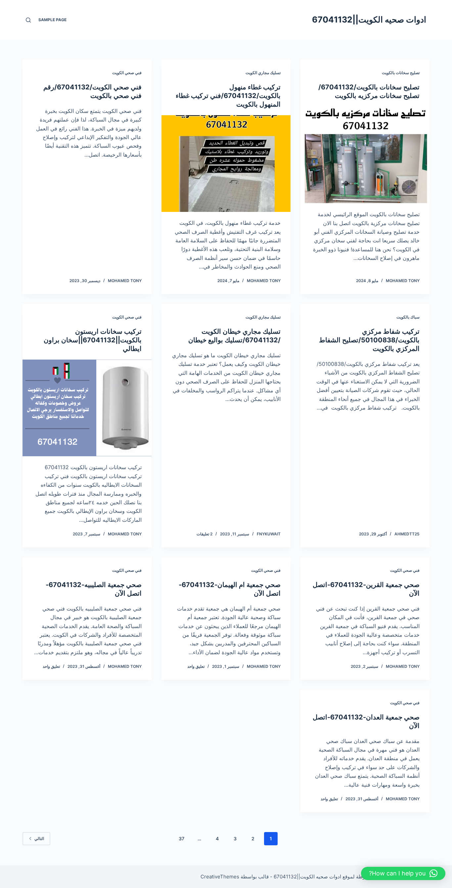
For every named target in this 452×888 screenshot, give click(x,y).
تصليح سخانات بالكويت (401, 72)
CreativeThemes (220, 876)
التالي (39, 838)
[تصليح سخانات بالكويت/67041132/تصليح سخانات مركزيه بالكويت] (364, 155)
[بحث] (28, 20)
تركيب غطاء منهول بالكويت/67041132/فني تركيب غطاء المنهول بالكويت (228, 95)
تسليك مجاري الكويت (263, 72)
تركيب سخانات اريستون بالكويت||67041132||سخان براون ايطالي (93, 340)
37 (181, 838)
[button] (403, 873)
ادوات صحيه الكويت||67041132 (369, 20)
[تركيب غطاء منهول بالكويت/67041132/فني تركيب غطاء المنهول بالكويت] (226, 163)
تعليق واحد (195, 666)
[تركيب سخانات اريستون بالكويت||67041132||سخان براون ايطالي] (87, 408)
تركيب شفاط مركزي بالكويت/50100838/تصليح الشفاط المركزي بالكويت (369, 340)
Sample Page (52, 19)
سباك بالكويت (408, 317)
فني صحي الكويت (127, 72)
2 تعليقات (204, 533)
